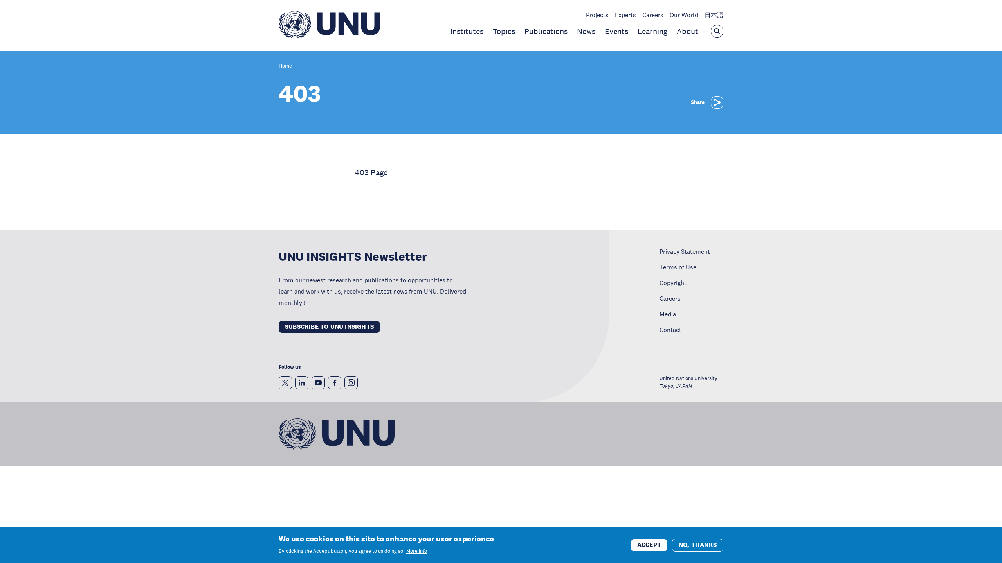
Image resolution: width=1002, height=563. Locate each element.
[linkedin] (301, 382)
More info (416, 551)
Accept (649, 544)
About (687, 31)
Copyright (673, 283)
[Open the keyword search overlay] (717, 31)
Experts (625, 15)
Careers (652, 15)
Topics (504, 31)
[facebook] (334, 382)
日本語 (714, 15)
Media (668, 314)
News (586, 31)
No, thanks (698, 544)
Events (616, 31)
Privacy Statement (685, 251)
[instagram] (351, 382)
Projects (597, 15)
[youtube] (318, 382)
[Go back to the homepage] (329, 36)
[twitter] (285, 382)
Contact (670, 329)
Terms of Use (678, 267)
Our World (684, 15)
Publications (546, 31)
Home (285, 66)
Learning (652, 31)
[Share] (717, 102)
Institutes (467, 31)
